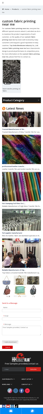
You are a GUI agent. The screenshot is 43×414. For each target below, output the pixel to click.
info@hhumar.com (16, 400)
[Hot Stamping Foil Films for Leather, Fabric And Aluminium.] (21, 199)
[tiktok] (16, 406)
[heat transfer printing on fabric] (11, 71)
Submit (7, 347)
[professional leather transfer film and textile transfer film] (21, 162)
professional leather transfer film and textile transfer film (14, 164)
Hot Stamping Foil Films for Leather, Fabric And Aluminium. (14, 201)
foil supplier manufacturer (12, 231)
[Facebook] (3, 406)
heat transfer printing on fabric (11, 90)
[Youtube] (8, 406)
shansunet (33, 400)
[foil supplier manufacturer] (21, 228)
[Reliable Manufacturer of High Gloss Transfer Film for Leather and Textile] (21, 265)
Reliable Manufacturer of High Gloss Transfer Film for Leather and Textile (14, 268)
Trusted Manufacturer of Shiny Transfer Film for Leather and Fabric (14, 127)
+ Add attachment (10, 342)
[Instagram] (12, 406)
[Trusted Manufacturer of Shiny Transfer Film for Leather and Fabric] (21, 124)
